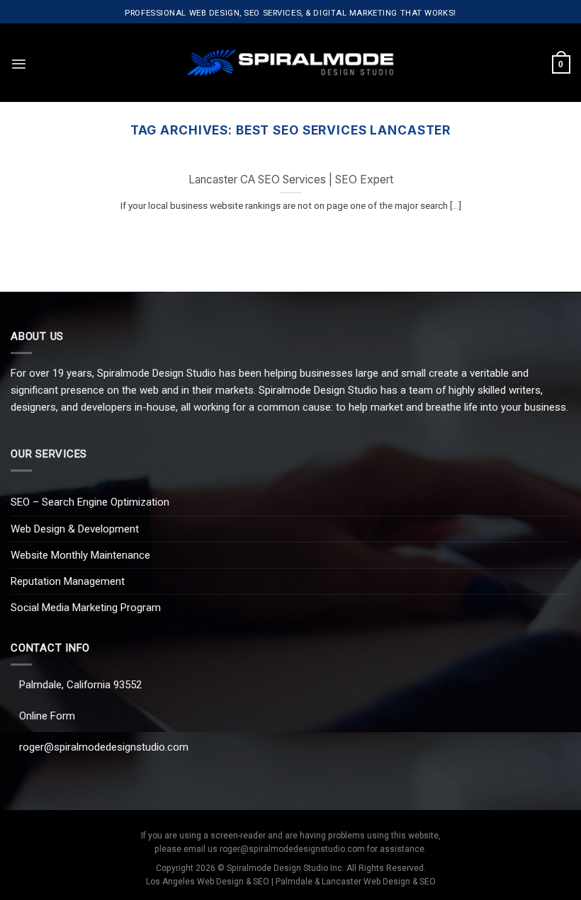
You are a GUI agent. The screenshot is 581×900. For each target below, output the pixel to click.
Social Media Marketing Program (86, 607)
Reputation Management (68, 581)
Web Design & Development (75, 529)
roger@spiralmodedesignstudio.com (103, 747)
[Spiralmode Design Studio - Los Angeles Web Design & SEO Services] (291, 62)
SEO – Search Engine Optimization (90, 502)
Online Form (47, 716)
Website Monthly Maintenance (80, 555)
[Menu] (19, 64)
